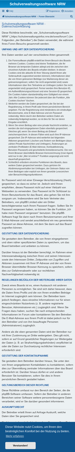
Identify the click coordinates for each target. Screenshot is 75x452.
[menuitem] (9, 11)
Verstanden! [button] (20, 445)
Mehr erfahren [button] (15, 436)
